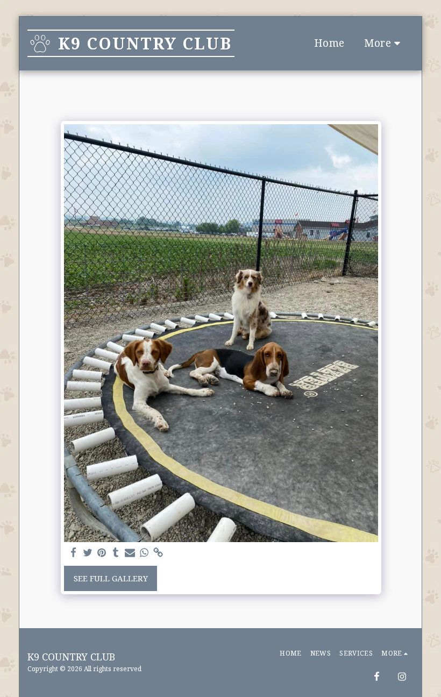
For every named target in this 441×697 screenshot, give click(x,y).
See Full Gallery (111, 578)
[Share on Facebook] (73, 552)
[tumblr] (116, 552)
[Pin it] (101, 552)
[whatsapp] (144, 552)
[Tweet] (87, 552)
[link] (158, 552)
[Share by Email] (130, 552)
